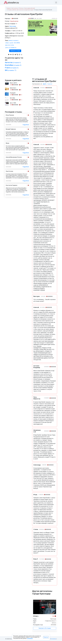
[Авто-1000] (7, 104)
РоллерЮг (13, 93)
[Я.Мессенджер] (9, 54)
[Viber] (17, 54)
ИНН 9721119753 (9, 45)
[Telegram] (15, 54)
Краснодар (13, 26)
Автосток (13, 62)
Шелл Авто (13, 88)
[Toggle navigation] (56, 2)
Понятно (46, 637)
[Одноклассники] (13, 54)
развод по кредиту (13, 40)
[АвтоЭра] (7, 99)
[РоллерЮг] (7, 94)
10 (21, 99)
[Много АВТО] (7, 84)
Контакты (53, 639)
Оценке (49, 84)
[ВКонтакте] (11, 54)
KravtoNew (13, 65)
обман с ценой (9, 42)
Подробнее (26, 124)
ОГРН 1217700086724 (10, 47)
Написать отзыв (15, 50)
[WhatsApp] (19, 54)
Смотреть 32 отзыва (45, 628)
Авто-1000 (13, 103)
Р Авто (11, 68)
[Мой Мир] (21, 54)
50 (21, 94)
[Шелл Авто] (7, 89)
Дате (44, 84)
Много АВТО (13, 83)
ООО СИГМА (17, 42)
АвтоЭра (12, 98)
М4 (10, 70)
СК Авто (35, 616)
